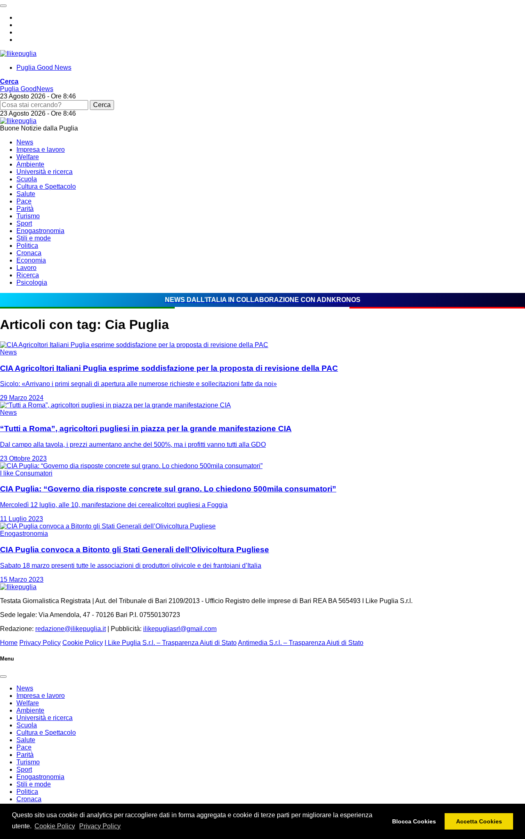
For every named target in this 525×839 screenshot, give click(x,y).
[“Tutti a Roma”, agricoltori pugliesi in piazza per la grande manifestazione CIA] (115, 405)
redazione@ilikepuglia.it (70, 628)
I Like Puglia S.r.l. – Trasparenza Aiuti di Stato (171, 642)
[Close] (3, 676)
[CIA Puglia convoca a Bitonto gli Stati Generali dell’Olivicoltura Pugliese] (108, 526)
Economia (31, 260)
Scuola (26, 179)
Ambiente (30, 164)
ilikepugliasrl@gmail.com (180, 628)
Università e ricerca (44, 171)
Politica (27, 245)
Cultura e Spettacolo (46, 186)
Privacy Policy (100, 826)
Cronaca (28, 252)
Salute (25, 193)
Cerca (102, 104)
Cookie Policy (54, 826)
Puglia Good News (43, 67)
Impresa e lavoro (40, 149)
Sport (24, 223)
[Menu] (3, 6)
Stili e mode (33, 238)
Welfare (27, 156)
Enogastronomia (40, 230)
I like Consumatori (26, 473)
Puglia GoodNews (26, 88)
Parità (25, 208)
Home (9, 642)
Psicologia (31, 282)
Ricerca (27, 275)
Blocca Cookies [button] (414, 821)
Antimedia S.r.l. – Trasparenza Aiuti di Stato (300, 642)
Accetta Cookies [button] (479, 821)
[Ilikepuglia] (18, 53)
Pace (24, 201)
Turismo (28, 216)
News (24, 142)
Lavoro (26, 267)
